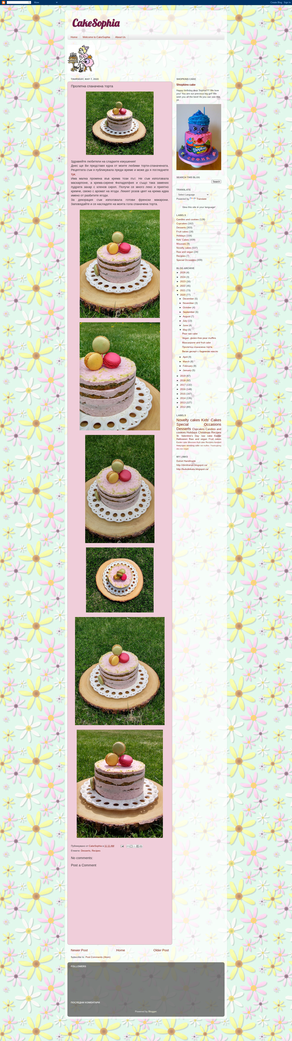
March (186, 361)
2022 (183, 286)
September (189, 312)
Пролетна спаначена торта (197, 347)
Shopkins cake (186, 84)
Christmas (204, 432)
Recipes (96, 850)
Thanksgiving (215, 446)
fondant (217, 442)
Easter (217, 436)
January (187, 370)
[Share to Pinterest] (141, 846)
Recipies (181, 256)
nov (181, 449)
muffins (206, 446)
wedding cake (193, 445)
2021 (183, 290)
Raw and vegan (184, 252)
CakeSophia (95, 22)
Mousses (181, 244)
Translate (201, 199)
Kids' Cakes (182, 240)
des (177, 449)
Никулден (181, 445)
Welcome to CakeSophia (96, 37)
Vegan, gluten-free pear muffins (199, 338)
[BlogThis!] (131, 846)
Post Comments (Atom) (98, 957)
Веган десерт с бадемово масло (200, 351)
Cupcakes (181, 223)
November (189, 303)
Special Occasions (186, 260)
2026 (183, 272)
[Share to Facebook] (137, 846)
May (185, 330)
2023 (183, 281)
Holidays (181, 235)
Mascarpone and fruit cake (196, 342)
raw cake (206, 436)
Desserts (85, 850)
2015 (183, 394)
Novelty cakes (183, 248)
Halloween (182, 439)
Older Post (161, 950)
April (185, 357)
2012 (183, 407)
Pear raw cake (190, 333)
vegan (186, 449)
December (189, 298)
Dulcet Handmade (186, 461)
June (186, 325)
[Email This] (128, 846)
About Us (120, 37)
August (187, 316)
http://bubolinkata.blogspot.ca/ (192, 469)
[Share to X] (134, 846)
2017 (183, 385)
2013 (183, 402)
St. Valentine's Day (187, 436)
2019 (183, 376)
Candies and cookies (187, 219)
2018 (183, 380)
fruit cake (201, 442)
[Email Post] (121, 846)
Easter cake (181, 442)
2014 (183, 398)
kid (201, 446)
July (185, 321)
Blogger (152, 1011)
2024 (183, 277)
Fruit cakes (182, 231)
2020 (183, 295)
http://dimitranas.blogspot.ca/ (191, 465)
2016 (183, 389)
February (188, 366)
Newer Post (79, 950)
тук (73, 174)
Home (74, 37)
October (187, 307)
